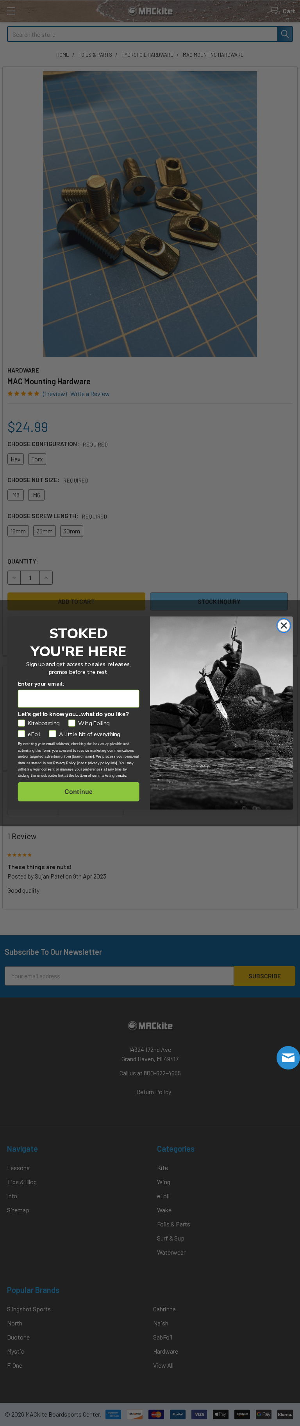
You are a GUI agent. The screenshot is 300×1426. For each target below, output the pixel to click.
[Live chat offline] (288, 1058)
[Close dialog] (283, 625)
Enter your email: (41, 684)
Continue (78, 791)
